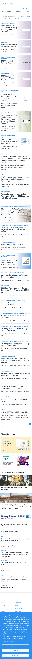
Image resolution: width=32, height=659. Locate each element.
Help (16, 605)
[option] (16, 538)
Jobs (2, 11)
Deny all (15, 650)
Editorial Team (19, 608)
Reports (3, 611)
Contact (3, 605)
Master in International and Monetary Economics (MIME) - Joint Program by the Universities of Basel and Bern (15, 579)
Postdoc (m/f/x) (5, 571)
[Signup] (29, 8)
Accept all (15, 655)
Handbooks (18, 611)
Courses (9, 11)
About (2, 602)
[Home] (10, 3)
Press (2, 608)
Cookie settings (15, 646)
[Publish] (26, 8)
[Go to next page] (30, 424)
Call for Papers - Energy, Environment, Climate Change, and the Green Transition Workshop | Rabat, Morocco (15, 554)
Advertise (18, 602)
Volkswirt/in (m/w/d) (7, 587)
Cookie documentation (8, 641)
